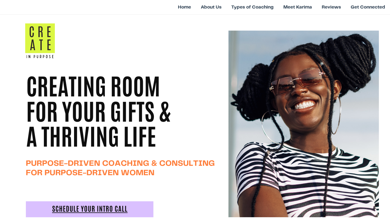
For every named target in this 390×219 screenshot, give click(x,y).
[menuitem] (184, 7)
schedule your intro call (90, 209)
